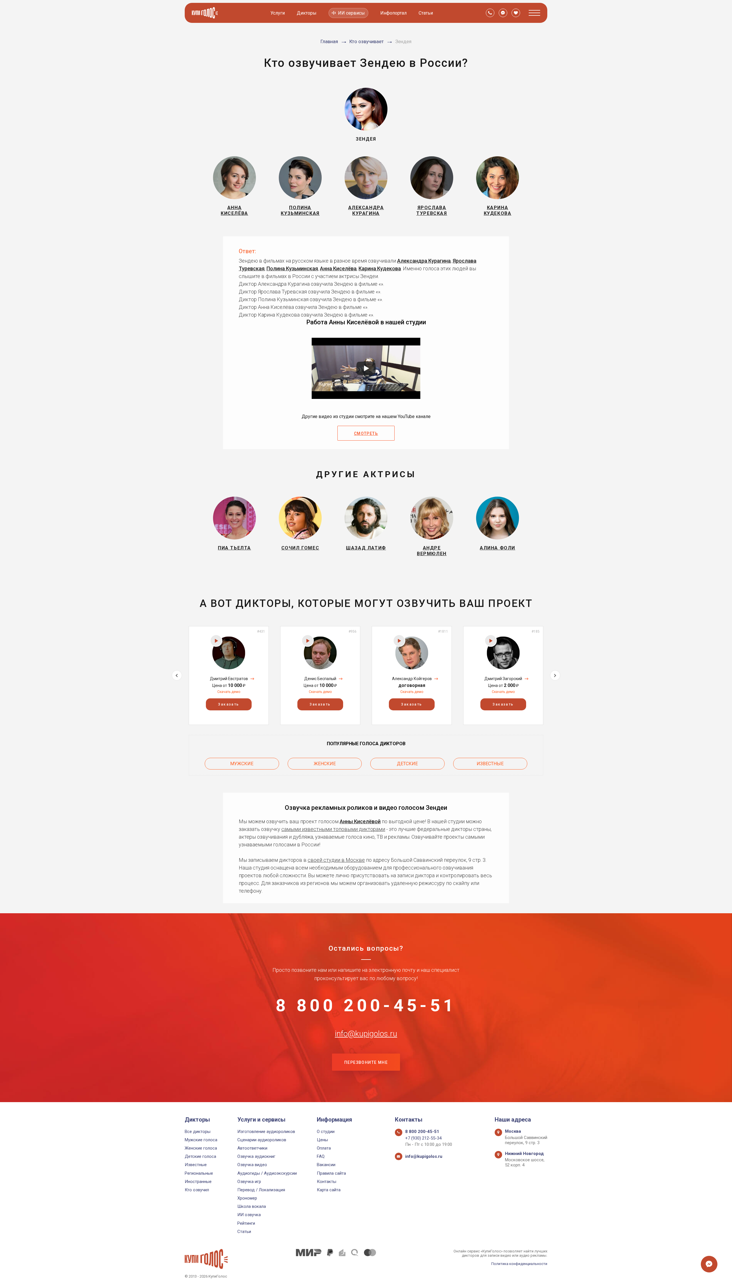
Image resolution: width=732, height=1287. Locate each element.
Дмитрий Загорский (503, 678)
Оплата (324, 1148)
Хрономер (247, 1198)
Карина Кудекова (380, 268)
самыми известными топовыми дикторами (333, 829)
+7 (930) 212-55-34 (423, 1138)
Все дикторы (197, 1131)
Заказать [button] (228, 704)
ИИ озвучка (249, 1214)
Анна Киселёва (338, 268)
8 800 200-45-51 (366, 1005)
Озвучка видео (252, 1164)
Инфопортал (393, 13)
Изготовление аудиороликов (266, 1131)
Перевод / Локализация (261, 1189)
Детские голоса (200, 1156)
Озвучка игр (249, 1181)
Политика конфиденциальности (519, 1264)
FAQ (321, 1156)
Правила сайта (331, 1173)
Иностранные (198, 1181)
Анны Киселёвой (360, 821)
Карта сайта (329, 1189)
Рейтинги (246, 1223)
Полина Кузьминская (292, 268)
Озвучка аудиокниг (256, 1156)
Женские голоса (201, 1148)
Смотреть (366, 433)
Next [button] (555, 675)
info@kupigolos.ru (366, 1034)
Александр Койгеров (412, 678)
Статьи (426, 13)
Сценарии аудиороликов (261, 1139)
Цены (322, 1139)
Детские (407, 763)
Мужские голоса (201, 1139)
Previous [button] (177, 675)
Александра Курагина (424, 261)
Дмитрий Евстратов (229, 678)
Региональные (199, 1173)
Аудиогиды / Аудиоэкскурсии (267, 1173)
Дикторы (307, 13)
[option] (229, 675)
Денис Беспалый (320, 678)
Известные (490, 763)
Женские (325, 763)
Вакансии (326, 1164)
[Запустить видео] (366, 368)
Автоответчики (252, 1148)
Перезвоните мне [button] (366, 1062)
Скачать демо (228, 692)
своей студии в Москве (336, 860)
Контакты (326, 1181)
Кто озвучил (197, 1189)
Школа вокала (251, 1206)
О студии (326, 1131)
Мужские (241, 763)
